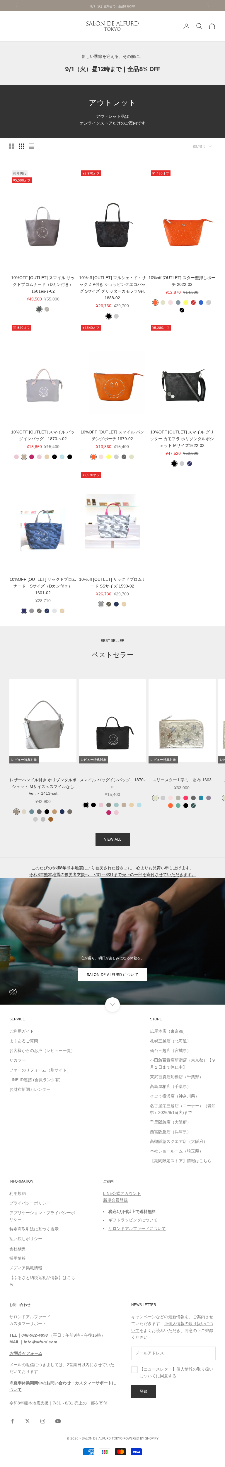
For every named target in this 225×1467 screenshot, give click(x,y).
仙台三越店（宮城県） (170, 1050)
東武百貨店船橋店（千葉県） (176, 1076)
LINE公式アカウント (122, 1193)
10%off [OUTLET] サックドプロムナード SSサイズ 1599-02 (112, 582)
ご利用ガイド (21, 1031)
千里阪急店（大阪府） (170, 1122)
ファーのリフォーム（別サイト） (40, 1070)
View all (112, 839)
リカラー (17, 1060)
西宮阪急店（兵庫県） (170, 1131)
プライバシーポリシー (29, 1203)
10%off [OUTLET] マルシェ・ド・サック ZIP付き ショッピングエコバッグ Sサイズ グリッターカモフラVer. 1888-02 (112, 287)
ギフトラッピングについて (133, 1220)
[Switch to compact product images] (31, 146)
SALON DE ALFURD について (112, 974)
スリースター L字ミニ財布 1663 (182, 779)
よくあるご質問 (23, 1041)
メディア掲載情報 (25, 1268)
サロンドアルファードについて (137, 1228)
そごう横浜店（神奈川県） (174, 1096)
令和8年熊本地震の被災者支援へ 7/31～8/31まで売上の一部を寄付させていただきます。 (112, 874)
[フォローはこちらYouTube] (58, 1421)
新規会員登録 (115, 1200)
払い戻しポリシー (25, 1238)
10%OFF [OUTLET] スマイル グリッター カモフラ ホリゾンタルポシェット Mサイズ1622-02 (182, 439)
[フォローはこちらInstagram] (43, 1421)
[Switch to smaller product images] (21, 146)
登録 (143, 1391)
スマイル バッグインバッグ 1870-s (112, 783)
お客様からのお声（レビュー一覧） (42, 1050)
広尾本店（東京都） (168, 1031)
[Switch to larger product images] (11, 146)
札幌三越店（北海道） (170, 1041)
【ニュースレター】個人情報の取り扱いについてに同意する (176, 1372)
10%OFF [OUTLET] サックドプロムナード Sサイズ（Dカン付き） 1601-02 (43, 586)
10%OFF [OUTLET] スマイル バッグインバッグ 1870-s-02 (43, 435)
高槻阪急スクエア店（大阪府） (178, 1141)
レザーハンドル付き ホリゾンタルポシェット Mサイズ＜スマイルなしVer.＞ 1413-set (43, 786)
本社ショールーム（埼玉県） (176, 1151)
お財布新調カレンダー (29, 1089)
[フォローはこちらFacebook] (12, 1421)
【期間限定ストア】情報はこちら (181, 1160)
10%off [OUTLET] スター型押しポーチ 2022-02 (182, 281)
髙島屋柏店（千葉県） (170, 1086)
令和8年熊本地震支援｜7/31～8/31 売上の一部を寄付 (58, 1403)
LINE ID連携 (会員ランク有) (35, 1079)
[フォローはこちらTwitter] (27, 1421)
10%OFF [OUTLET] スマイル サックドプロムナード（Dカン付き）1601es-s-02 (43, 284)
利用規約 (17, 1193)
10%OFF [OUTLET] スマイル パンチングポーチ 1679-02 (112, 435)
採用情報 (17, 1258)
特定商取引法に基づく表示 (34, 1229)
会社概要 (17, 1248)
